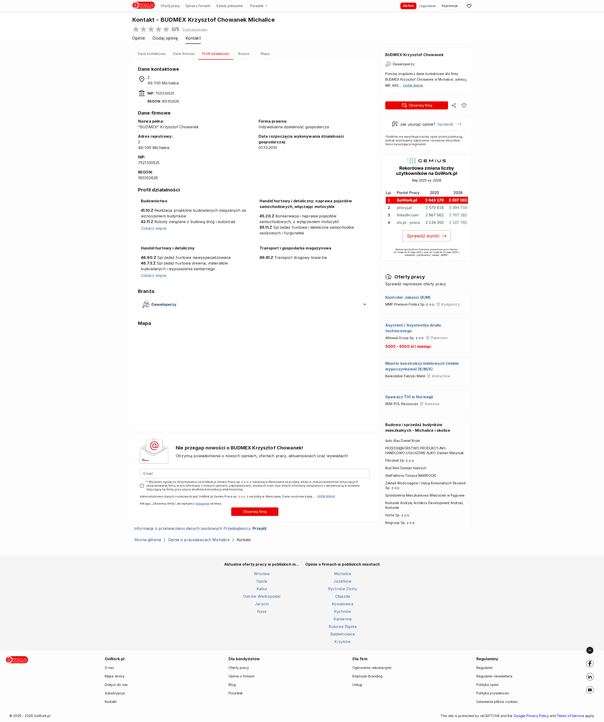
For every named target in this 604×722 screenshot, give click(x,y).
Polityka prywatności (492, 693)
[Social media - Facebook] (590, 663)
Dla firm (408, 6)
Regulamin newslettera (494, 676)
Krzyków (342, 641)
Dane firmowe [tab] (184, 54)
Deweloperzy (404, 64)
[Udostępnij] (454, 105)
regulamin (203, 503)
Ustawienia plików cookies (497, 702)
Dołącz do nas (116, 685)
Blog (232, 685)
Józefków (342, 581)
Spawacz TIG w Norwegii (409, 396)
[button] (195, 30)
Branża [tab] (243, 54)
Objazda (342, 596)
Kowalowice (342, 604)
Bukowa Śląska (343, 626)
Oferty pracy (170, 6)
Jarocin (262, 604)
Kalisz (261, 588)
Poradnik (257, 6)
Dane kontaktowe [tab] (151, 54)
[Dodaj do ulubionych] (464, 105)
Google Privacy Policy (531, 716)
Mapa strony (115, 676)
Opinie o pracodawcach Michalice (199, 539)
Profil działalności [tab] (215, 54)
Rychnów (342, 611)
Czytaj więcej (326, 496)
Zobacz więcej (153, 228)
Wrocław (262, 573)
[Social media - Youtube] (590, 690)
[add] (590, 663)
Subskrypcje (115, 693)
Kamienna (343, 619)
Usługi (357, 685)
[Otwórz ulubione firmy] (469, 6)
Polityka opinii (487, 685)
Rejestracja (449, 6)
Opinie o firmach (197, 6)
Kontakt (111, 702)
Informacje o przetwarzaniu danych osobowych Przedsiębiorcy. (200, 528)
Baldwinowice (342, 634)
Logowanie (427, 6)
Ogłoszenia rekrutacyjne (371, 668)
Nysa (262, 611)
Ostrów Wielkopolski (262, 596)
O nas (109, 668)
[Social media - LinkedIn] (590, 677)
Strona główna (147, 539)
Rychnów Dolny (342, 588)
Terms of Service (570, 716)
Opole (261, 581)
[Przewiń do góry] (590, 650)
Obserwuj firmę (255, 512)
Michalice (342, 573)
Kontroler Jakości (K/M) (408, 297)
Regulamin (484, 668)
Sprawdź (445, 124)
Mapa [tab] (265, 54)
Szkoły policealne (229, 6)
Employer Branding (367, 676)
